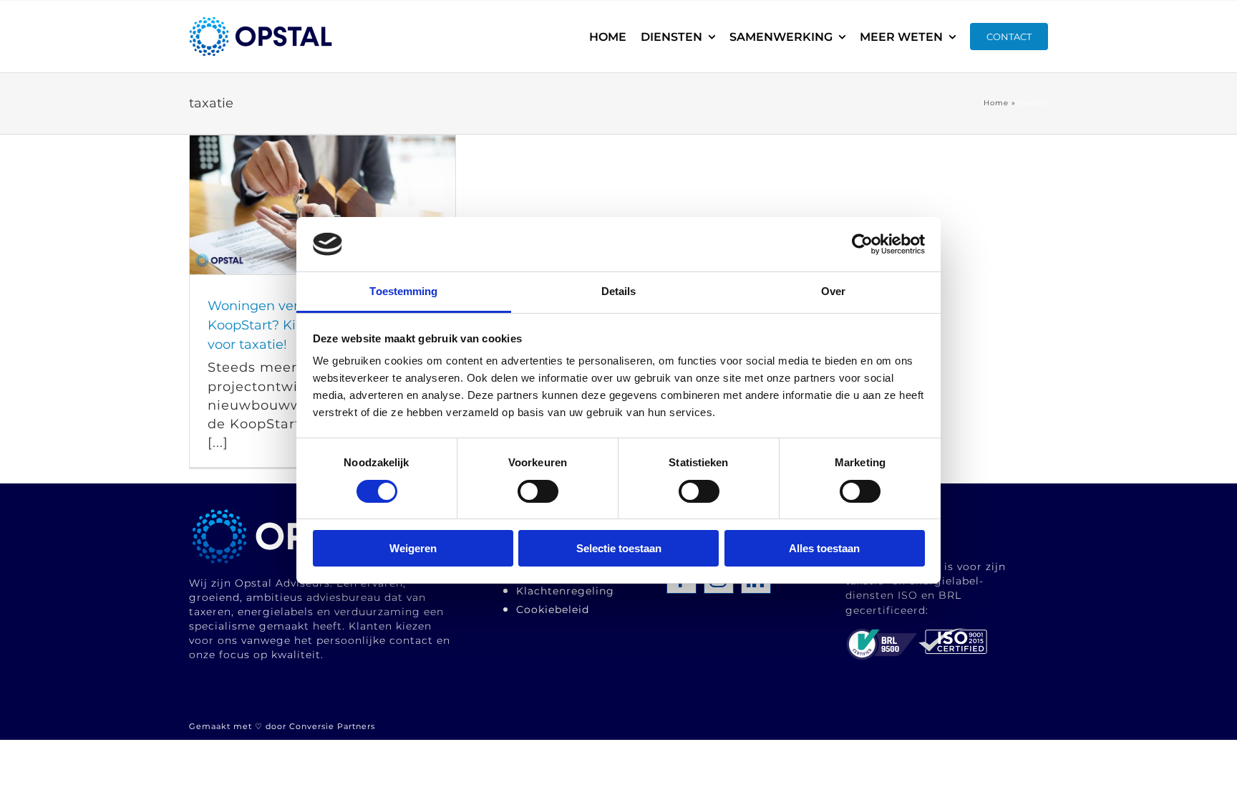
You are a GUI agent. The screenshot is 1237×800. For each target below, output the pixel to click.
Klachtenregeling (565, 590)
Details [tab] (618, 291)
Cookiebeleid (552, 609)
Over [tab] (833, 291)
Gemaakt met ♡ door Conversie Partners (282, 726)
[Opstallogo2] (260, 23)
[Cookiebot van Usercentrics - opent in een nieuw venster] (862, 244)
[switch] (538, 491)
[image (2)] (291, 513)
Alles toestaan (824, 548)
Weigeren (413, 548)
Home (996, 102)
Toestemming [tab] (403, 291)
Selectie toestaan (618, 548)
